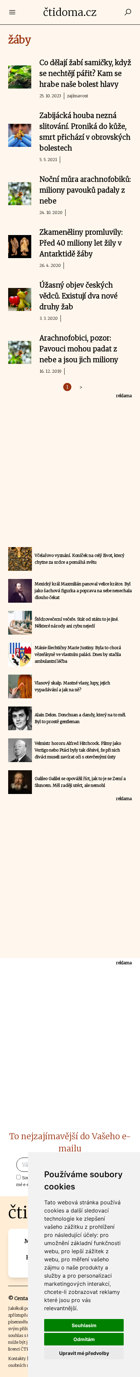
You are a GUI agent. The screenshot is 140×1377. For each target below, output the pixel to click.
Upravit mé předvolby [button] (84, 1353)
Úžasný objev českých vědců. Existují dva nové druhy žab (78, 296)
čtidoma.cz (70, 12)
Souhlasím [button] (84, 1325)
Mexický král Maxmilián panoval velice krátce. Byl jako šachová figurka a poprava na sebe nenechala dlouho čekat (83, 590)
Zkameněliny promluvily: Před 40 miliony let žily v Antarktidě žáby (81, 243)
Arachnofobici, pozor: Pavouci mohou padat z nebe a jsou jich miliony (78, 349)
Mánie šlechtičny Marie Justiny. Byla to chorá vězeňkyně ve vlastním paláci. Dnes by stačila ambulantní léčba (78, 654)
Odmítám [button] (84, 1339)
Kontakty (17, 1358)
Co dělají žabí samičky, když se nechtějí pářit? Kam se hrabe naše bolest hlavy (85, 73)
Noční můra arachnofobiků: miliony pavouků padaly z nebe (85, 190)
